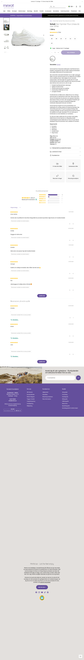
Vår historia (29, 392)
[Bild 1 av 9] (6, 21)
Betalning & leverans (47, 396)
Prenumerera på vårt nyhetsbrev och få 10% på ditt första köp (63, 15)
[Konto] (76, 6)
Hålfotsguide (65, 401)
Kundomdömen (31, 394)
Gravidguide (65, 396)
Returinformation (46, 399)
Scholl (58, 64)
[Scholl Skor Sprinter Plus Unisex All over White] (52, 58)
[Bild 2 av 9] (6, 27)
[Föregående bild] (12, 35)
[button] (53, 32)
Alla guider (65, 392)
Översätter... (15, 320)
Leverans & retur (57, 152)
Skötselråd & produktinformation (61, 148)
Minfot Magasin (31, 396)
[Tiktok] (45, 592)
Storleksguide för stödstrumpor (70, 408)
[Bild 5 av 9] (6, 47)
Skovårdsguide (66, 405)
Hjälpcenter (45, 392)
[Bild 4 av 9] (6, 40)
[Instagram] (39, 592)
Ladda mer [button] (42, 296)
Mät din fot (65, 403)
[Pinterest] (48, 592)
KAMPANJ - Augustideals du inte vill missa (21, 15)
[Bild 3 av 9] (6, 34)
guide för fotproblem (45, 582)
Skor (51, 21)
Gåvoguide (64, 399)
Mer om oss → (42, 587)
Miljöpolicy (29, 405)
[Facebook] (36, 592)
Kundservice (55, 155)
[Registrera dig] (78, 377)
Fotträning (64, 394)
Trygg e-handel (31, 399)
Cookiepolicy (30, 403)
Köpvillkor (45, 394)
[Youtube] (42, 592)
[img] (14, 212)
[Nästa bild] (44, 35)
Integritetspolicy (31, 401)
